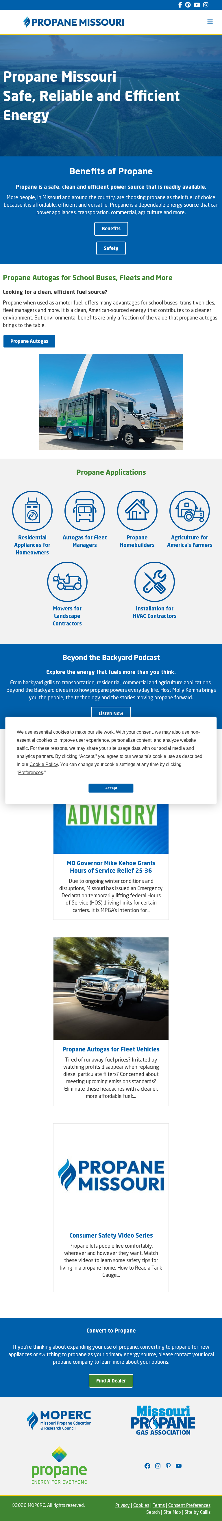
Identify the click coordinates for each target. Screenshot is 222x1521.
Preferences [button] (30, 772)
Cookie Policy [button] (43, 764)
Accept (111, 788)
